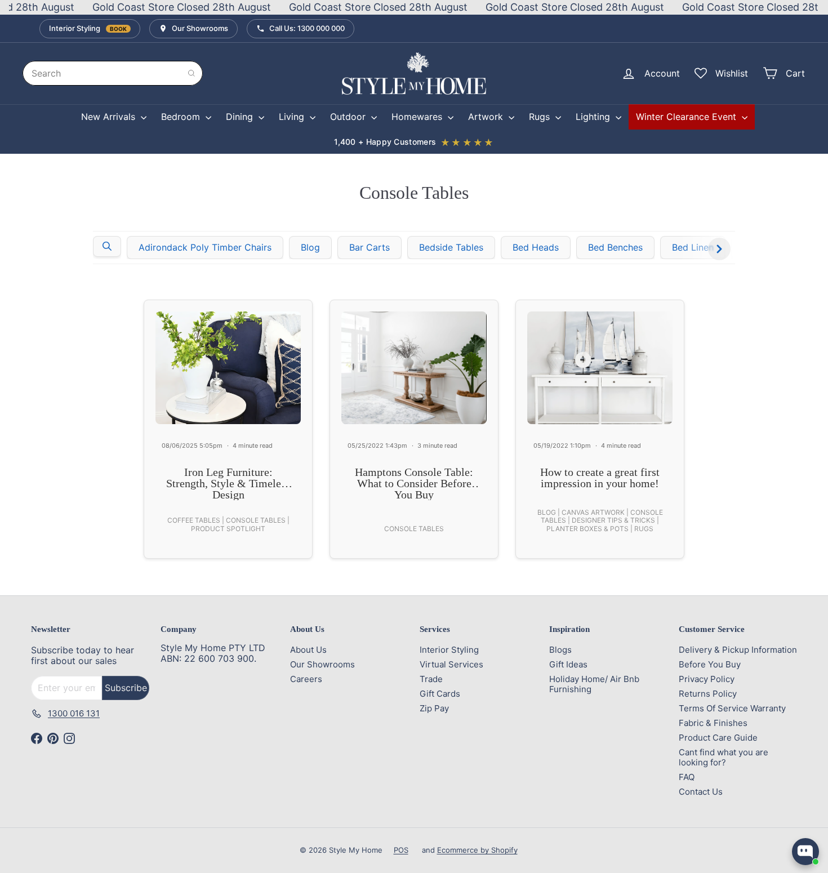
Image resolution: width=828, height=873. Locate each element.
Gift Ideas (568, 664)
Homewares (418, 116)
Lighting (594, 116)
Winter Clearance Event (687, 116)
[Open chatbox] (805, 851)
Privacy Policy (706, 679)
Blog (310, 247)
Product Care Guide (718, 737)
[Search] (191, 73)
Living (293, 116)
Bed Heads (536, 247)
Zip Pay (434, 708)
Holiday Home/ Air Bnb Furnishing (594, 684)
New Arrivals (109, 116)
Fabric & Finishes (713, 723)
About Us (308, 649)
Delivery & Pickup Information (738, 649)
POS (401, 849)
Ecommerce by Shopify (477, 849)
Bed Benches (615, 247)
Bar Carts (369, 247)
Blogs (560, 649)
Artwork (487, 116)
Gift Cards (440, 693)
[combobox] (113, 73)
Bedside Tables (451, 247)
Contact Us (701, 791)
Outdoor (349, 116)
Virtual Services (451, 664)
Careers (306, 679)
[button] (107, 246)
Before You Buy (710, 664)
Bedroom (182, 116)
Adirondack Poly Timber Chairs (205, 247)
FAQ (687, 777)
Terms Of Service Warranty (732, 708)
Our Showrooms (322, 664)
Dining (241, 116)
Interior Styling (449, 649)
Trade (431, 679)
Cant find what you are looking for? (723, 757)
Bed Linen (693, 247)
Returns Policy (708, 693)
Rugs (541, 116)
